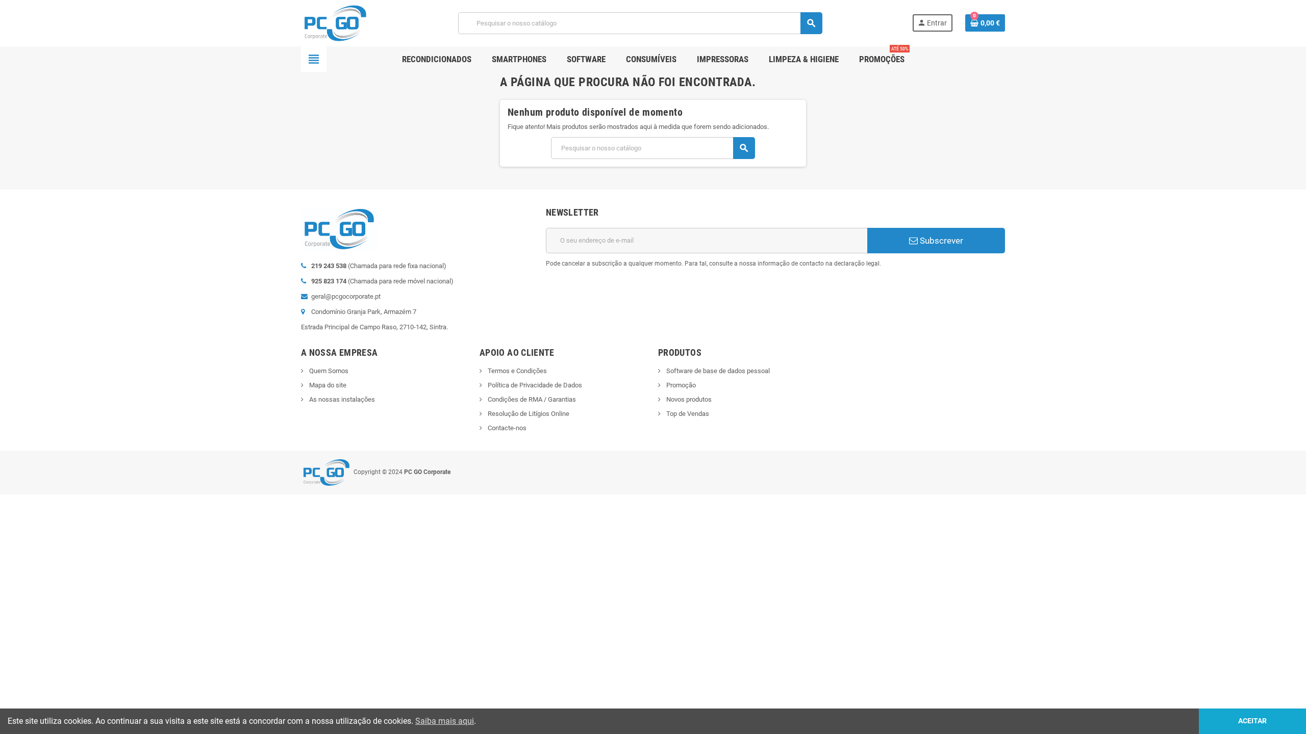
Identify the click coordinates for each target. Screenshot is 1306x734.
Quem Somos (328, 371)
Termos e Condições (516, 371)
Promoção (680, 385)
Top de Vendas (687, 413)
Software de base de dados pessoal (717, 371)
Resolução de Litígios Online (527, 413)
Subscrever (940, 240)
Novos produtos (688, 399)
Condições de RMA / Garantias (531, 399)
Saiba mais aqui (444, 721)
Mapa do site (327, 385)
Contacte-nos (506, 428)
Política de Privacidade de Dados (534, 385)
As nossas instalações (341, 399)
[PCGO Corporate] (334, 23)
